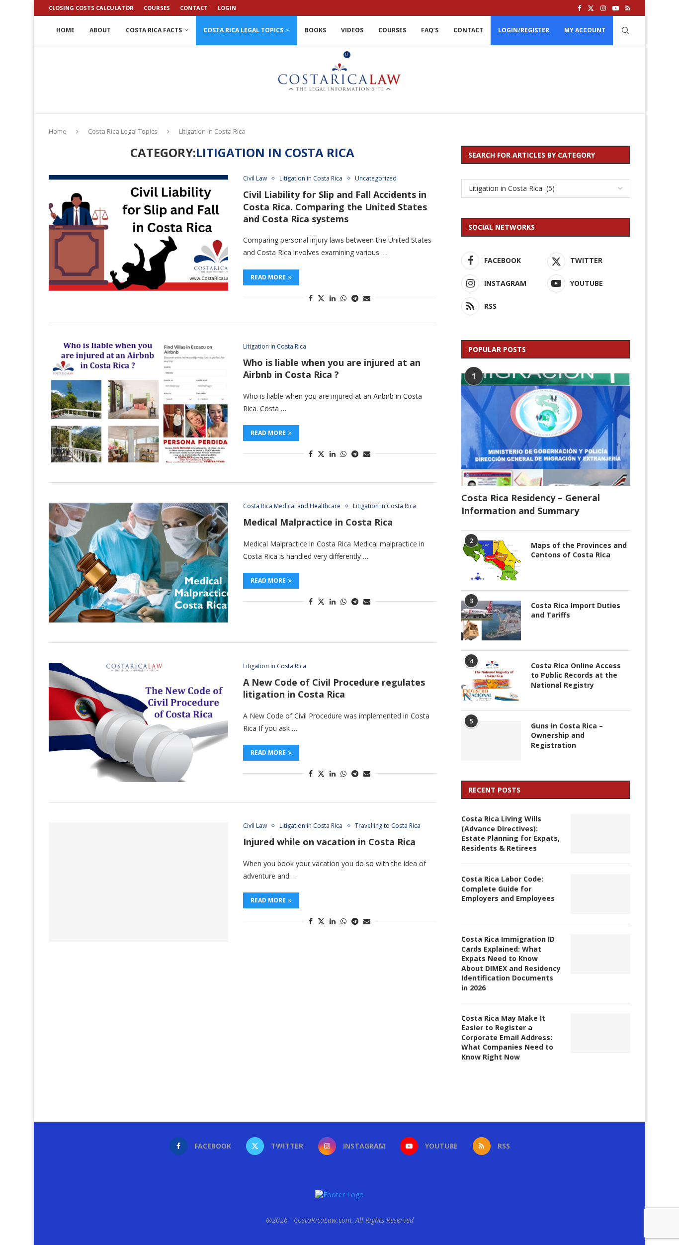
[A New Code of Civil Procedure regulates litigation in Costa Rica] (138, 722)
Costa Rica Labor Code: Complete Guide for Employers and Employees (508, 888)
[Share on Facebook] (311, 298)
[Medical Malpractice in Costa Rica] (138, 562)
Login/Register (523, 30)
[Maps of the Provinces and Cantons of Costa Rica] (491, 560)
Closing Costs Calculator (91, 7)
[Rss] (627, 8)
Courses (157, 7)
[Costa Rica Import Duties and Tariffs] (491, 620)
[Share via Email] (366, 298)
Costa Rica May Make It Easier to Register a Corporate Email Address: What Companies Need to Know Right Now (507, 1037)
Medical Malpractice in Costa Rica (318, 522)
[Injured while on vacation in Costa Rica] (138, 882)
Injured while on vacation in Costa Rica (329, 842)
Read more (268, 277)
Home (65, 30)
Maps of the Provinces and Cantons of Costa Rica (579, 550)
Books (315, 30)
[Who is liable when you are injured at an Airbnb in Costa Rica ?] (138, 402)
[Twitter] (591, 8)
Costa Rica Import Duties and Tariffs (575, 610)
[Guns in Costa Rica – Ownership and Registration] (491, 741)
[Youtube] (615, 8)
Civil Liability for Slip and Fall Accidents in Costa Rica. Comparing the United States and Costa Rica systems (335, 206)
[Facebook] (579, 8)
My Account (584, 30)
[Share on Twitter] (321, 298)
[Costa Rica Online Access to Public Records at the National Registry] (491, 681)
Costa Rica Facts (154, 30)
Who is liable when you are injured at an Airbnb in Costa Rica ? (332, 368)
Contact (194, 7)
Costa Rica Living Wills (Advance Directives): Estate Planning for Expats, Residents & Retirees (510, 833)
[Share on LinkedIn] (333, 298)
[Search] (625, 30)
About (100, 30)
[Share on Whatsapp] (343, 298)
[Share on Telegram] (354, 298)
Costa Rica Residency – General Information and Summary (530, 504)
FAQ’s (429, 30)
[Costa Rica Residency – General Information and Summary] (545, 429)
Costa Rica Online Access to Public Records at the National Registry (576, 675)
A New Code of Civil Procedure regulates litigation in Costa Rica (334, 688)
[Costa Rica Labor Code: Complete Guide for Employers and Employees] (600, 894)
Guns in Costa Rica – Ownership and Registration (567, 735)
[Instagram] (603, 8)
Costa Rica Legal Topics (243, 30)
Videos (352, 30)
